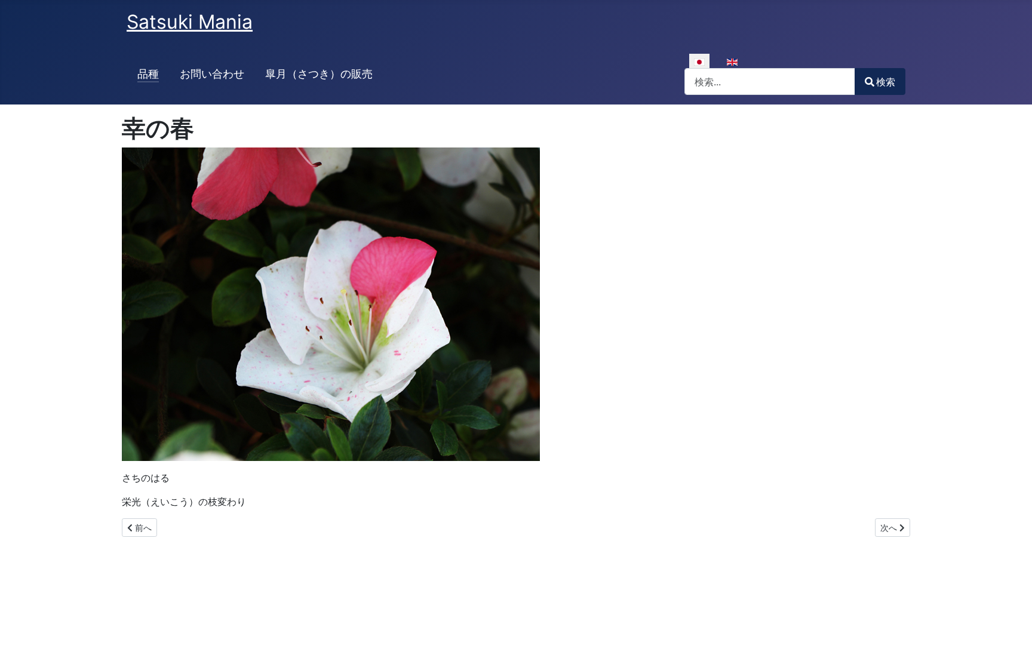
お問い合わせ (212, 73)
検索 (885, 82)
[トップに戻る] (1011, 644)
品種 (148, 73)
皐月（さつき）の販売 (319, 73)
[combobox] (769, 81)
